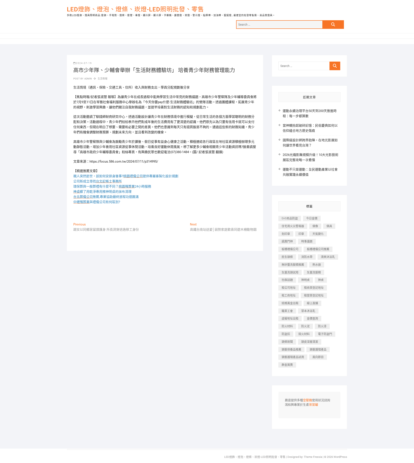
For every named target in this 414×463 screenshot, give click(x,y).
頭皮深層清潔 (309, 341)
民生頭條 (287, 256)
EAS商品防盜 (290, 218)
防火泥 (305, 326)
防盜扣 (286, 334)
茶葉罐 (313, 405)
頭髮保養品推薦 (291, 349)
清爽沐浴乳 (328, 256)
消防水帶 (306, 256)
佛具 (329, 226)
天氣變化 (318, 233)
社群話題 (287, 279)
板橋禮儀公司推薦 (318, 249)
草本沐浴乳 (308, 310)
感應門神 (287, 241)
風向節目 (318, 357)
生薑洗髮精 (314, 272)
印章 (301, 233)
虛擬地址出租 (290, 318)
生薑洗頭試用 (290, 272)
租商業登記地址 (314, 287)
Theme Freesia (313, 456)
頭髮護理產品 (318, 349)
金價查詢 (312, 318)
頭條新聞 (287, 341)
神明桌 (305, 279)
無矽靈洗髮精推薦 (293, 264)
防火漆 (322, 326)
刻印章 (286, 233)
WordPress (340, 456)
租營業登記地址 (314, 295)
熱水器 (316, 264)
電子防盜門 (325, 334)
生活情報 (102, 78)
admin (87, 78)
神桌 (321, 279)
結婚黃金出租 (290, 303)
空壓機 (307, 400)
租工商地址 (289, 295)
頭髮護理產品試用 (293, 357)
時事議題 (306, 241)
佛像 (315, 226)
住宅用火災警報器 (293, 226)
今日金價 (311, 218)
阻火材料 (304, 334)
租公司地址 (289, 287)
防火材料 (287, 326)
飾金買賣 (287, 364)
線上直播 (312, 303)
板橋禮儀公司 (290, 249)
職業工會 (287, 310)
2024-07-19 (84, 63)
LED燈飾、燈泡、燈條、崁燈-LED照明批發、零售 (135, 9)
